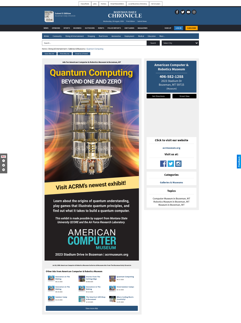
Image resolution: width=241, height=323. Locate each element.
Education (152, 36)
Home (44, 49)
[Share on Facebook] (3, 160)
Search (153, 43)
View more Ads (92, 308)
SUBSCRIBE (191, 28)
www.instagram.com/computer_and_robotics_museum (178, 164)
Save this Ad (49, 54)
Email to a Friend (81, 54)
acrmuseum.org (171, 147)
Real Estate (103, 36)
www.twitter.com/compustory (171, 164)
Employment (129, 36)
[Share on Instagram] (3, 169)
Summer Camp (61, 297)
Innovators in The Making (62, 278)
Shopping (91, 36)
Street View (184, 96)
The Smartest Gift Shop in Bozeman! (95, 298)
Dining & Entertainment (74, 36)
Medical (141, 36)
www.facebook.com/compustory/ (163, 164)
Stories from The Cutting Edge (93, 278)
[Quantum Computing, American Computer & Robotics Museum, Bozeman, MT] (92, 163)
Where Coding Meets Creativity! (125, 298)
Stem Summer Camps (125, 287)
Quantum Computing (125, 277)
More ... (162, 36)
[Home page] (125, 14)
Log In (178, 28)
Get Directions (158, 96)
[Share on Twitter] (3, 165)
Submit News (142, 21)
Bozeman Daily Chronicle (65, 16)
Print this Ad (64, 54)
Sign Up (168, 28)
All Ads (46, 36)
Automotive (116, 36)
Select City (168, 43)
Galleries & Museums (76, 49)
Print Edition (130, 21)
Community (57, 36)
